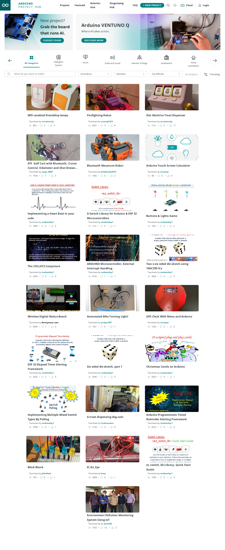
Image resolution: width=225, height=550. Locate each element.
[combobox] (94, 74)
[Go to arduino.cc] (5, 5)
